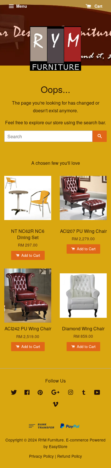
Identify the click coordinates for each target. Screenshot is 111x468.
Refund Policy (69, 456)
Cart (97, 6)
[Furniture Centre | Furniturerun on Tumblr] (84, 393)
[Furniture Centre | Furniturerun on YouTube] (97, 393)
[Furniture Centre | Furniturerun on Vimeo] (55, 405)
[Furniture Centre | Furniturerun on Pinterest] (40, 393)
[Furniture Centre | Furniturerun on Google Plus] (55, 393)
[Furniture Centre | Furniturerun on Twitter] (14, 393)
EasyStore (58, 446)
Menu (21, 6)
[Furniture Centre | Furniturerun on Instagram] (70, 393)
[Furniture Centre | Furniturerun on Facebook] (27, 393)
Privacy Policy (41, 456)
